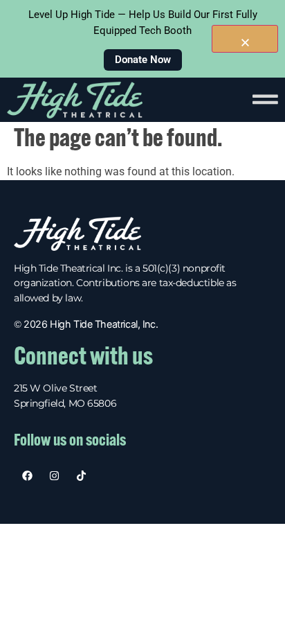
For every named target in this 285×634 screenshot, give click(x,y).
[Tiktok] (81, 475)
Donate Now (143, 59)
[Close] (245, 39)
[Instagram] (54, 475)
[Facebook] (27, 475)
